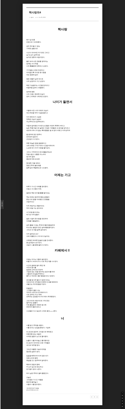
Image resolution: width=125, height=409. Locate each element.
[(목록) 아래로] (122, 403)
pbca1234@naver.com (32, 390)
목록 (2, 204)
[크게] (122, 395)
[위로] (122, 401)
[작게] (122, 398)
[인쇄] (122, 406)
